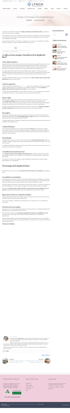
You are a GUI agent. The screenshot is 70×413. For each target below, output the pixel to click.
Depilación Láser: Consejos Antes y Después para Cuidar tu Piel (62, 63)
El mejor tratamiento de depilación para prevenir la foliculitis (14, 332)
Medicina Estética (6, 8)
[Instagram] (4, 351)
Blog (27, 390)
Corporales (22, 8)
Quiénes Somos (29, 385)
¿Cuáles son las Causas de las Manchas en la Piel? (62, 58)
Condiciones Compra (34, 404)
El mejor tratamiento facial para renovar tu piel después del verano (62, 47)
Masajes (40, 8)
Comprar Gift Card (29, 386)
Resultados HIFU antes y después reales (61, 52)
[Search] (66, 34)
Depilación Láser (31, 8)
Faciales (15, 8)
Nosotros (59, 8)
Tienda (52, 8)
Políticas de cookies (25, 404)
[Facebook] (3, 351)
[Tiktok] (6, 351)
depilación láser (23, 86)
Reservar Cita (28, 383)
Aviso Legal (9, 404)
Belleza (46, 8)
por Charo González (40, 20)
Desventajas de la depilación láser (10, 51)
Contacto (65, 8)
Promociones (28, 388)
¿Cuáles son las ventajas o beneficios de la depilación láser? (15, 50)
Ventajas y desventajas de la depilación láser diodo (62, 69)
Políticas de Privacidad (16, 404)
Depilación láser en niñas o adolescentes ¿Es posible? (13, 259)
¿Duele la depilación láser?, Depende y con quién (12, 295)
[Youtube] (7, 351)
